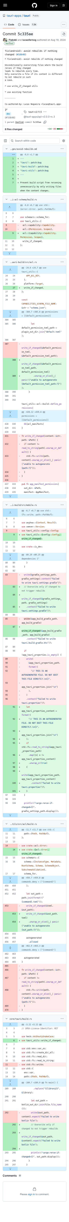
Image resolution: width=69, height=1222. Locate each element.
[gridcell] (34, 155)
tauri (27, 15)
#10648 (21, 54)
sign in (31, 1194)
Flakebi (13, 39)
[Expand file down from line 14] (10, 1081)
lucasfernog (29, 39)
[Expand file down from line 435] (10, 496)
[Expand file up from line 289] (10, 1085)
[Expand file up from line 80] (10, 559)
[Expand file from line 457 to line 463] (10, 948)
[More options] (62, 148)
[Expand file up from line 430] (10, 416)
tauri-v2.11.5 (35, 111)
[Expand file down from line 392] (10, 412)
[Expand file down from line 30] (10, 312)
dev (8, 114)
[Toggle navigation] (5, 5)
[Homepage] (34, 5)
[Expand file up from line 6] (9, 207)
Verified (9, 43)
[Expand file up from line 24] (10, 270)
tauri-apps (14, 15)
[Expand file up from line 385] (10, 316)
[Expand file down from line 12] (9, 253)
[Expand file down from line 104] (10, 815)
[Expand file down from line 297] (10, 1169)
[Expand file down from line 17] (10, 878)
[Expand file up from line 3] (10, 1025)
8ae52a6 (19, 122)
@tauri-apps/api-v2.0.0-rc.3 (39, 116)
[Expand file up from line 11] (10, 830)
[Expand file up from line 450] (10, 882)
